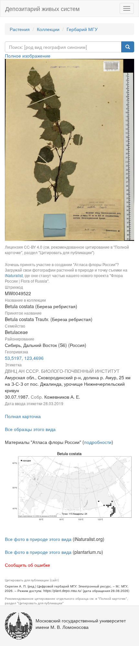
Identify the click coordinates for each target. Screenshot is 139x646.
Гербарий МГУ (82, 29)
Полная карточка (23, 416)
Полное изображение (27, 55)
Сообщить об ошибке (27, 565)
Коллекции (48, 29)
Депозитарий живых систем (42, 8)
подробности (98, 442)
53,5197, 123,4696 (24, 358)
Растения (20, 29)
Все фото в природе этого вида (38, 539)
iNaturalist (14, 275)
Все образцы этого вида (30, 429)
